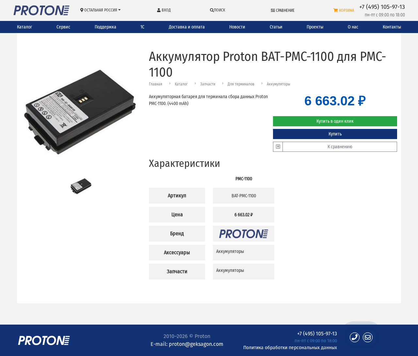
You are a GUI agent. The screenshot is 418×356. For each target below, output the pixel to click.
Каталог (24, 27)
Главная (155, 84)
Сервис (63, 27)
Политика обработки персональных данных (290, 347)
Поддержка (105, 27)
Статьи (276, 27)
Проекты (315, 27)
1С (142, 27)
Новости (237, 27)
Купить (335, 134)
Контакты (392, 27)
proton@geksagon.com (196, 344)
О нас (353, 27)
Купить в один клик (335, 121)
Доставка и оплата (187, 27)
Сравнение (285, 10)
